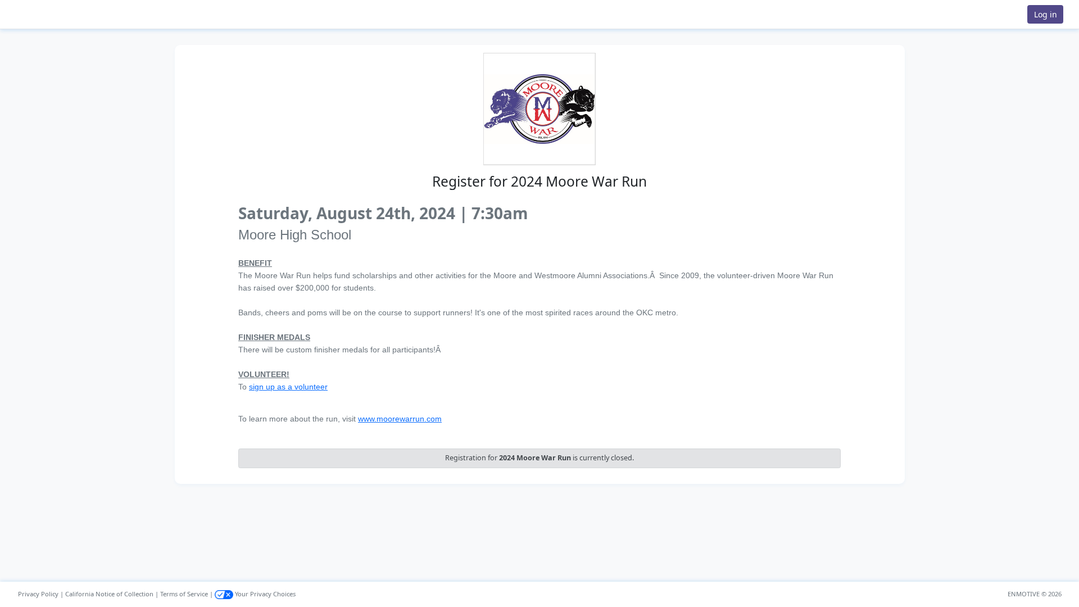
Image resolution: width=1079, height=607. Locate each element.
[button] (45, 14)
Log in (1045, 14)
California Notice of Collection (109, 594)
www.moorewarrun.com (400, 418)
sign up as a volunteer (288, 386)
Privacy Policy (38, 594)
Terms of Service (184, 594)
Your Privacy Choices (264, 594)
